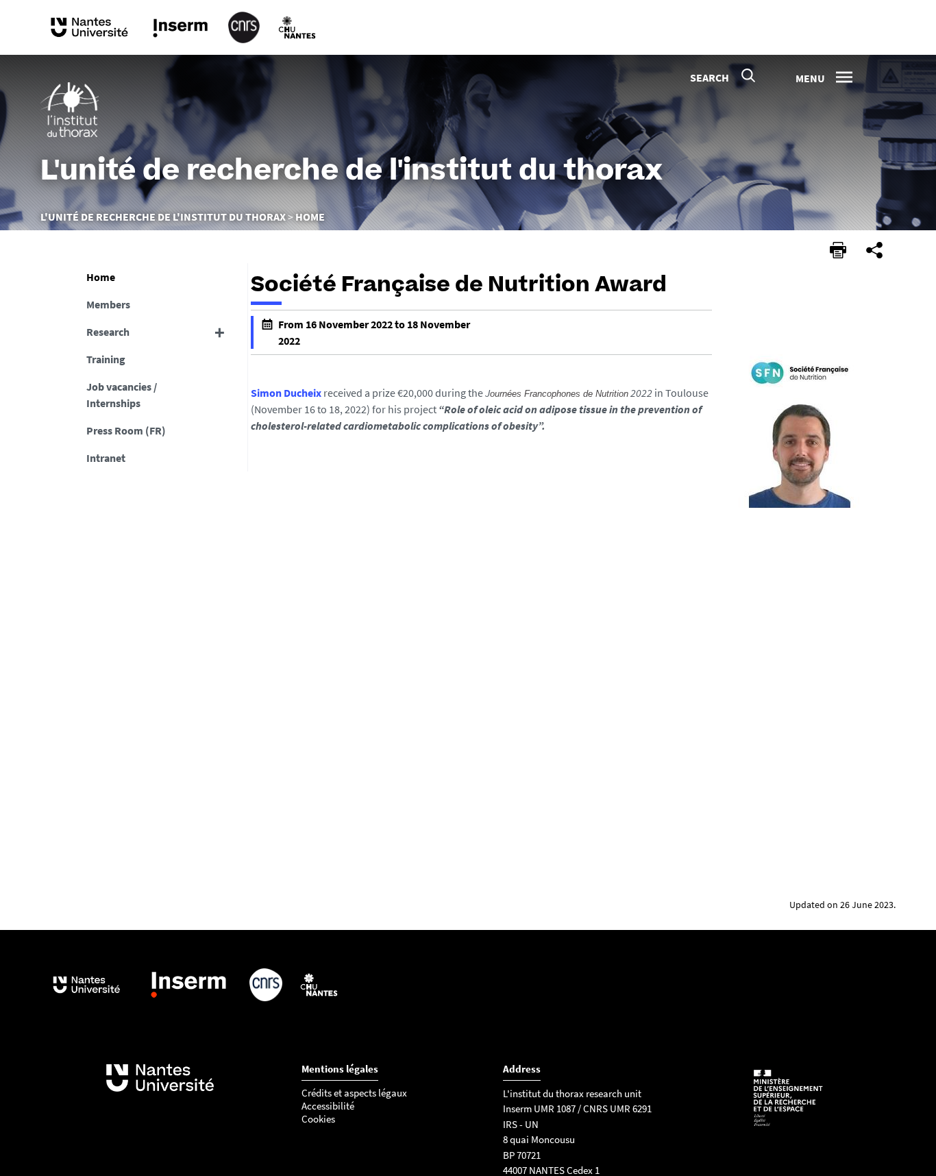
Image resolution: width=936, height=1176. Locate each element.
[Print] (838, 250)
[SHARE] (874, 250)
